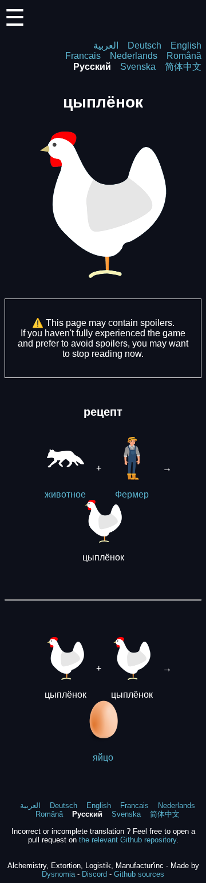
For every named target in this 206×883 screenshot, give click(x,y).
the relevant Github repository (127, 840)
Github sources (139, 874)
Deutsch (144, 45)
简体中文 (183, 66)
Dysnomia (58, 874)
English (186, 45)
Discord (94, 874)
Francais (83, 56)
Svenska (138, 66)
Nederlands (133, 56)
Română (184, 56)
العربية (105, 45)
